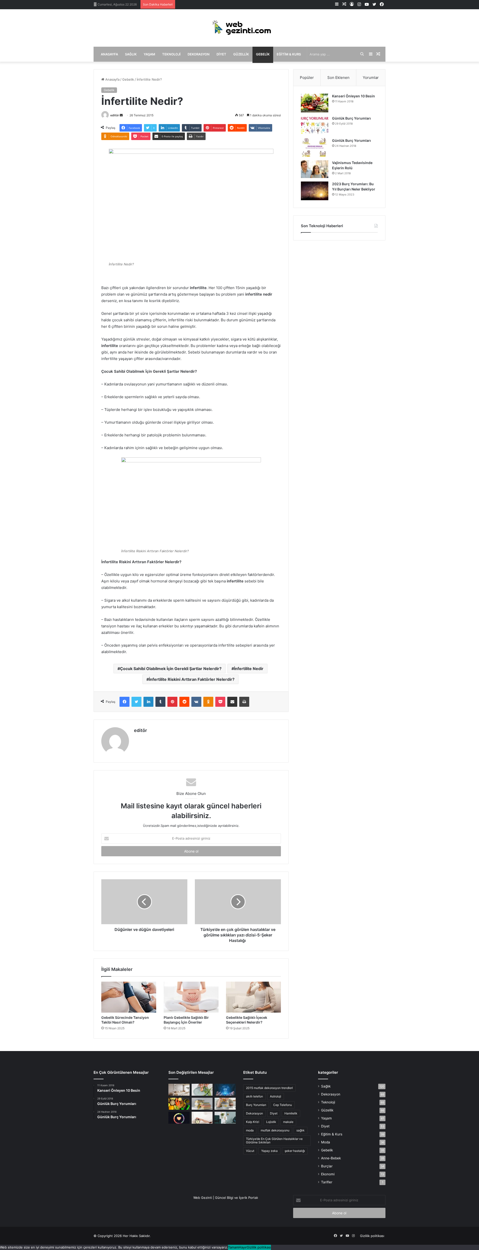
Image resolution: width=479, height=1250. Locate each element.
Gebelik (263, 54)
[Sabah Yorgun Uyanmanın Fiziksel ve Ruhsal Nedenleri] (202, 1118)
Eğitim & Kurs (289, 54)
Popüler (307, 77)
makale (288, 1122)
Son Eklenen (338, 77)
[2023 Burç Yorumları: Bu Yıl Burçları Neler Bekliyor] (314, 190)
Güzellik (241, 54)
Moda (325, 1142)
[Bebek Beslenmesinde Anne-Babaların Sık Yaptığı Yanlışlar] (225, 1104)
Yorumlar (371, 77)
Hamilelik (290, 1113)
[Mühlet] (239, 28)
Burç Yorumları (256, 1105)
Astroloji (275, 1096)
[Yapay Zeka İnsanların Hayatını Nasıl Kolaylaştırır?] (225, 1090)
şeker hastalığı (295, 1151)
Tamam (233, 1247)
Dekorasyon (199, 54)
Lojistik (271, 1122)
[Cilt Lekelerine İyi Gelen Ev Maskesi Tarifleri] (202, 1090)
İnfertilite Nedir (248, 668)
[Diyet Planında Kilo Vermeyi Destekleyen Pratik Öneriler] (179, 1104)
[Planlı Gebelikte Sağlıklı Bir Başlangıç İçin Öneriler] (191, 997)
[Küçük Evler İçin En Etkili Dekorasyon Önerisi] (179, 1090)
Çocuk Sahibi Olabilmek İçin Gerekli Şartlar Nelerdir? (171, 668)
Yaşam (149, 54)
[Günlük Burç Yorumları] (314, 125)
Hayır (243, 1247)
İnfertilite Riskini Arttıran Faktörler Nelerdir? (192, 679)
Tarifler (326, 1182)
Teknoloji (171, 54)
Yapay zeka (269, 1151)
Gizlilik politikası (372, 1236)
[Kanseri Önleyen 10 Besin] (314, 103)
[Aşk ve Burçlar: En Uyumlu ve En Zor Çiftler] (179, 1118)
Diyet (221, 54)
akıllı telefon (254, 1096)
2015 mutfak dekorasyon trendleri (269, 1088)
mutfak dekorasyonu (275, 1130)
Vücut (250, 1151)
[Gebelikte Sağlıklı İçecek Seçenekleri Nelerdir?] (253, 997)
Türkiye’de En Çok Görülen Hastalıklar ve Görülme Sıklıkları (274, 1140)
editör (114, 115)
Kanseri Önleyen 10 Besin (353, 96)
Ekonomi (328, 1174)
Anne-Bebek (331, 1158)
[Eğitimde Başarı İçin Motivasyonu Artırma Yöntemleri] (202, 1104)
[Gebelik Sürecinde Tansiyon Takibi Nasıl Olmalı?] (128, 997)
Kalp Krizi (252, 1122)
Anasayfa (109, 54)
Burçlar (327, 1166)
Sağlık (131, 54)
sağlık (300, 1130)
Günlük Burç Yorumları (351, 118)
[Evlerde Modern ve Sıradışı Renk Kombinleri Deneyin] (225, 1118)
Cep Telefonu (282, 1105)
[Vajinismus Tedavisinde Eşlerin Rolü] (314, 169)
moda (250, 1130)
